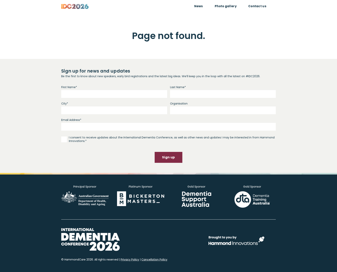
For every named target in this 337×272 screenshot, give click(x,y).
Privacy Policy (130, 259)
